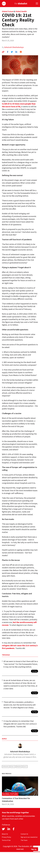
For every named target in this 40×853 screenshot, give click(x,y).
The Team (24, 840)
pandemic (19, 766)
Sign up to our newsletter (29, 837)
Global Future (7, 11)
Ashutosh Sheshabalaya (14, 47)
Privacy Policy (6, 837)
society (25, 766)
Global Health (21, 11)
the (20, 3)
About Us (5, 834)
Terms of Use (6, 840)
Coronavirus (5, 766)
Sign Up (33, 849)
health (13, 766)
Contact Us (24, 834)
